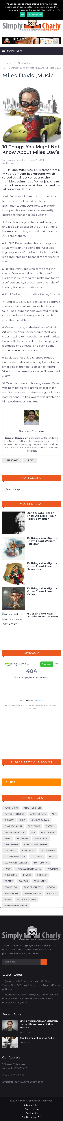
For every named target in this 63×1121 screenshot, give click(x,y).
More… (36, 953)
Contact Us (32, 1113)
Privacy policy (35, 14)
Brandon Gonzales (15, 160)
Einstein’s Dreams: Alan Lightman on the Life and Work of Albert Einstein (39, 1024)
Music (45, 75)
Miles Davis (18, 75)
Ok (22, 14)
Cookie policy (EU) (31, 1117)
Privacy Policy (31, 1105)
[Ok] (59, 10)
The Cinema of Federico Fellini (37, 1038)
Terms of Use (31, 1109)
